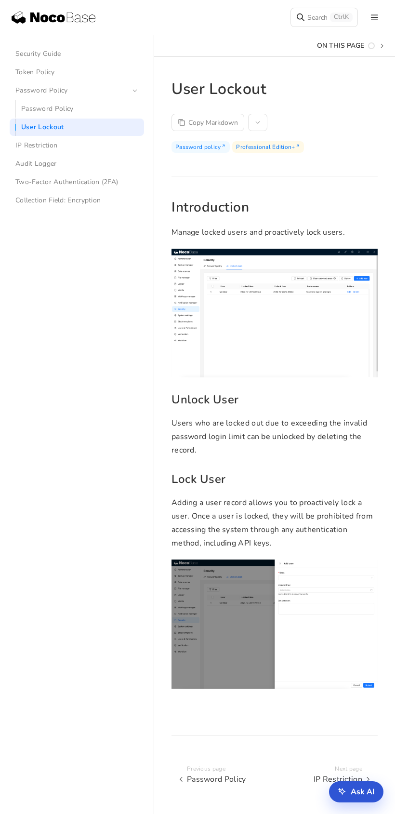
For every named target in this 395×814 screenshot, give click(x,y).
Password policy (198, 147)
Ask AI (363, 792)
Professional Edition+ (265, 147)
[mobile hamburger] (374, 18)
